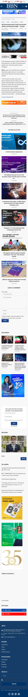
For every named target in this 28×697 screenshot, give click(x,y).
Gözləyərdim (9, 416)
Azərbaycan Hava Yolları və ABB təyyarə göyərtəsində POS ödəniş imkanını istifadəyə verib (14, 203)
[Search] (23, 6)
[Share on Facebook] (15, 109)
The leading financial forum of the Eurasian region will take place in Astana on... (14, 176)
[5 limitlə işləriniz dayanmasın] (14, 141)
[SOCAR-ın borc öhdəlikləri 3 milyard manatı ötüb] (7, 357)
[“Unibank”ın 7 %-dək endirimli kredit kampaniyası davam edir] (14, 217)
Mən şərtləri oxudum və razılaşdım (11, 680)
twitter (11, 97)
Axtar (3, 456)
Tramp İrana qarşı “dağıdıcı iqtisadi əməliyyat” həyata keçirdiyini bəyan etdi (20, 347)
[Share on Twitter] (18, 109)
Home (3, 17)
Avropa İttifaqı (5, 97)
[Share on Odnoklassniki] (26, 109)
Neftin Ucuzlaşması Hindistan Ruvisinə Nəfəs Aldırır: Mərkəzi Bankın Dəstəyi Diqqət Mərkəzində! (20, 366)
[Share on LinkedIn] (22, 109)
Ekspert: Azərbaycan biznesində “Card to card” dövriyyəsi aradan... (14, 443)
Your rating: (4, 292)
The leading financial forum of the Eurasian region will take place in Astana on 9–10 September (13, 484)
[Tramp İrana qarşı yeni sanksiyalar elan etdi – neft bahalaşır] (7, 340)
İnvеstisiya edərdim (10, 413)
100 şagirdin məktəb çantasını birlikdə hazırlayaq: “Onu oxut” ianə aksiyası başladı (14, 254)
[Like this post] (11, 109)
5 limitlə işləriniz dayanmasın (14, 152)
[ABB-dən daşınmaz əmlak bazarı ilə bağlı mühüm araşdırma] (14, 269)
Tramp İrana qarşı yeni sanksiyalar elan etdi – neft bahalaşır (7, 347)
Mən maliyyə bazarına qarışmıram (14, 420)
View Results (14, 426)
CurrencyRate (5, 600)
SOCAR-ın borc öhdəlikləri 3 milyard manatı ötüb (7, 365)
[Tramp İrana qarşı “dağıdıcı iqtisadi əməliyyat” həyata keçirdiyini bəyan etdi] (20, 340)
